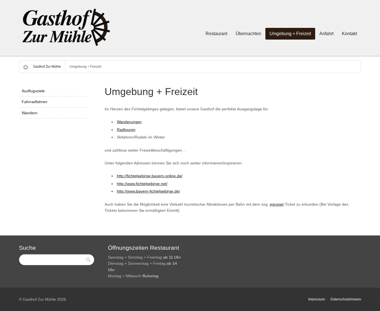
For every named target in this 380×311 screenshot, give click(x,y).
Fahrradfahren (34, 101)
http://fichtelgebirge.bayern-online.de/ (149, 176)
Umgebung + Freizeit (290, 33)
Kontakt (349, 33)
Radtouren (126, 129)
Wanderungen (129, 122)
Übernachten (248, 33)
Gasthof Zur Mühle (47, 67)
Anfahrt (326, 33)
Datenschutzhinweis (345, 299)
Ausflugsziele (33, 91)
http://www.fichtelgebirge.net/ (142, 183)
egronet (276, 204)
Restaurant (216, 33)
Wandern (30, 113)
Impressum (316, 299)
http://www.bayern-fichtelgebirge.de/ (148, 191)
